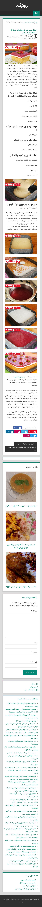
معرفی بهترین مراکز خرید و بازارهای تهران (21, 849)
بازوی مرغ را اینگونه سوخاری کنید (24, 444)
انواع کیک (23, 38)
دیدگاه (34, 611)
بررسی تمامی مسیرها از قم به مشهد (23, 846)
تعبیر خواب (34, 687)
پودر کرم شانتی (20, 377)
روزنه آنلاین (34, 22)
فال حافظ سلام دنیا (31, 690)
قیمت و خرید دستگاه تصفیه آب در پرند (22, 852)
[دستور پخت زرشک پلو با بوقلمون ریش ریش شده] (21, 540)
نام (35, 643)
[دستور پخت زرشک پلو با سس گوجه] (21, 582)
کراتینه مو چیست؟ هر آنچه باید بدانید (22, 861)
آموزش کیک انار (31, 38)
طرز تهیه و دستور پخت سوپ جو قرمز (21, 505)
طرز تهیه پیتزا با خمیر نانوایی (25, 889)
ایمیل (34, 652)
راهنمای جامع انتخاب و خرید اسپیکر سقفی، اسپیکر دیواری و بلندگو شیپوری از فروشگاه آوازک (21, 770)
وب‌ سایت (33, 662)
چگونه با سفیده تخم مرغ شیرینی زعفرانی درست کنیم (22, 448)
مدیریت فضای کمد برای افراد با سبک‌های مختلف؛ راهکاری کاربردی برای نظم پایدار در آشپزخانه (22, 756)
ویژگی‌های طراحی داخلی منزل (26, 721)
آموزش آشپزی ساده (27, 22)
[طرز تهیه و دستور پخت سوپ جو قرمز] (21, 501)
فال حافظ (35, 684)
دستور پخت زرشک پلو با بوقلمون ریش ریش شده (21, 546)
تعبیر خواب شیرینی (28, 880)
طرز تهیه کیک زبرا (29, 886)
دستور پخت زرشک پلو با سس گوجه (21, 586)
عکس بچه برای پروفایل (28, 883)
